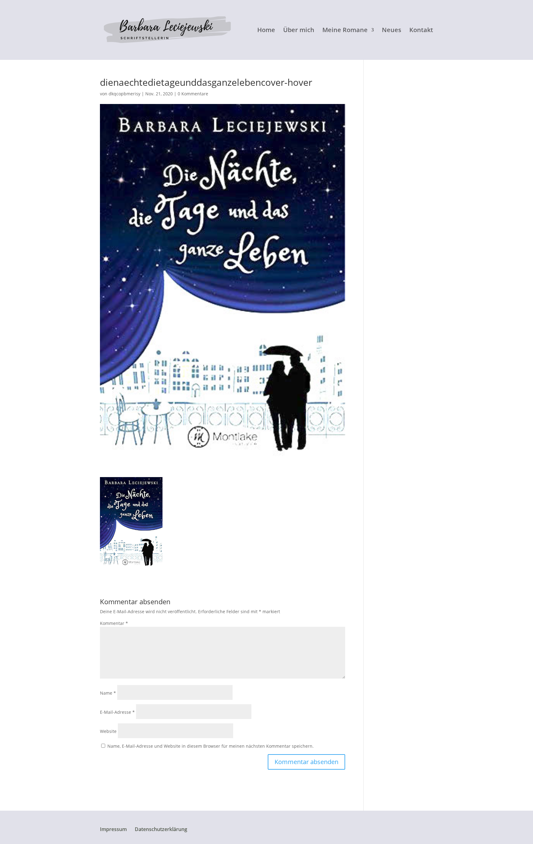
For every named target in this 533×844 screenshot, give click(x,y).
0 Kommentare (193, 94)
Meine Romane (345, 31)
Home (266, 31)
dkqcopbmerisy (124, 94)
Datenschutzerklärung (161, 829)
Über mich (298, 31)
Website (108, 731)
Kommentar (114, 623)
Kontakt (421, 31)
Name (108, 693)
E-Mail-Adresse (117, 712)
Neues (391, 31)
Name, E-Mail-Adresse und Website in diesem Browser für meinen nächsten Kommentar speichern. (210, 746)
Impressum (113, 829)
